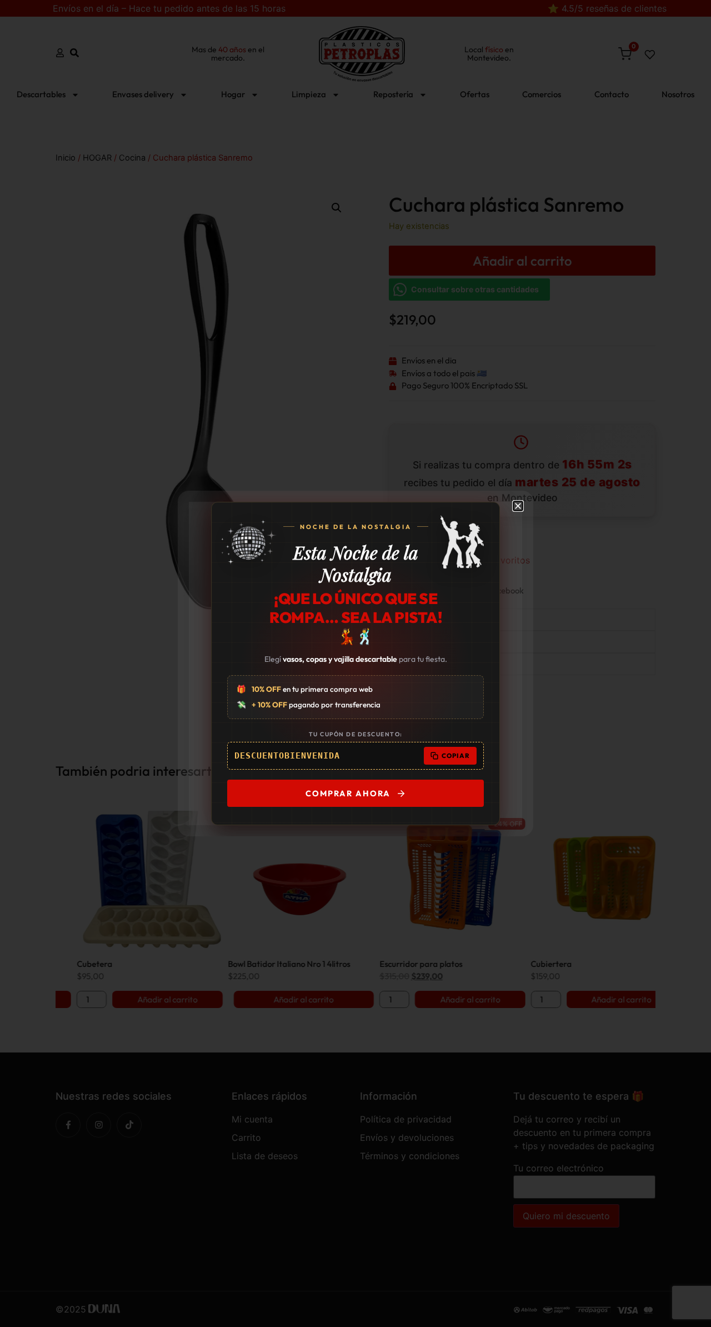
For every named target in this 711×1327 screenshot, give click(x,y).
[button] (518, 506)
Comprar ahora (348, 793)
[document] (355, 663)
